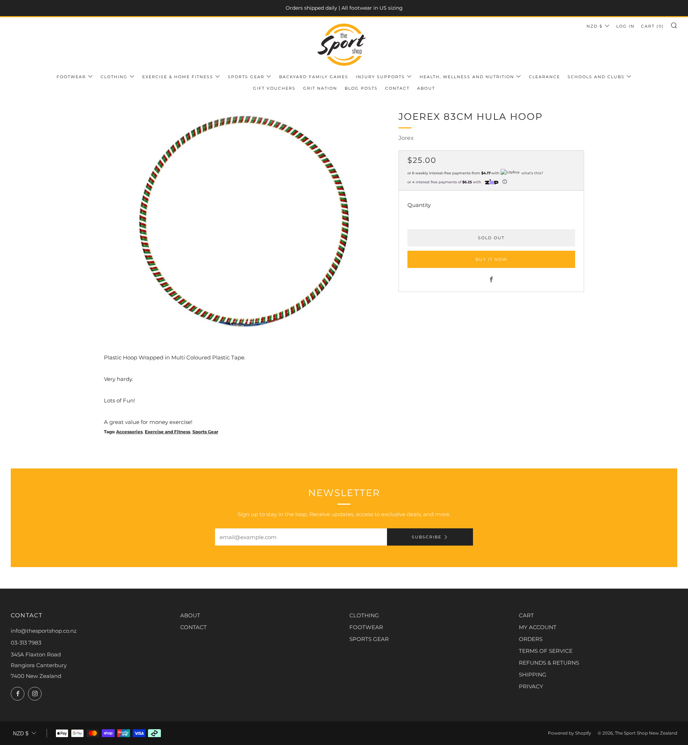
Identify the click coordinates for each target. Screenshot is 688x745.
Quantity (419, 204)
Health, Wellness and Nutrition (467, 76)
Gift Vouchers (274, 88)
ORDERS (531, 639)
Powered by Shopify (569, 733)
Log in (625, 26)
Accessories (129, 431)
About (426, 88)
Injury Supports (380, 76)
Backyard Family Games (313, 76)
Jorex (406, 138)
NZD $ (595, 26)
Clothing (114, 76)
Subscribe (426, 536)
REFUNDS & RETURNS (549, 662)
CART (526, 615)
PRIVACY (531, 686)
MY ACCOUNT (537, 627)
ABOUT (190, 615)
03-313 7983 (26, 642)
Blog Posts (361, 88)
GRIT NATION (320, 88)
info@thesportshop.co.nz (44, 630)
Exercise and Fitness (167, 431)
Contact (397, 88)
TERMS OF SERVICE (546, 650)
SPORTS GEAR (369, 639)
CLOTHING (364, 615)
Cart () (652, 26)
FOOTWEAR (366, 627)
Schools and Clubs (596, 76)
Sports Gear (246, 76)
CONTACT (193, 627)
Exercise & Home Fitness (177, 76)
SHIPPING (532, 674)
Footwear (71, 76)
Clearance (544, 76)
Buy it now (491, 258)
